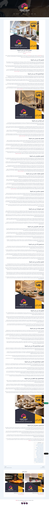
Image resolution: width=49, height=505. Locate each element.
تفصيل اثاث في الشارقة (21, 171)
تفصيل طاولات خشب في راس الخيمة (39, 449)
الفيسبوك (29, 440)
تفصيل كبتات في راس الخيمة (40, 457)
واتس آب (46, 403)
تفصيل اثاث (29, 55)
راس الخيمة (42, 494)
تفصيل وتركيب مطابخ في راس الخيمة (38, 493)
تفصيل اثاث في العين (16, 71)
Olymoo (17, 500)
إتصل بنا (46, 453)
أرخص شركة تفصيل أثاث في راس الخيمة (38, 458)
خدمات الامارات (39, 55)
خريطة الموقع (24, 501)
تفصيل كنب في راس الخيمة (40, 456)
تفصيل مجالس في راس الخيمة (39, 455)
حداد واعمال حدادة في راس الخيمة (19, 493)
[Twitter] (24, 503)
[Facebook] (27, 503)
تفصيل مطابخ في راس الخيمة (40, 448)
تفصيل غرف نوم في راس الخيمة (39, 447)
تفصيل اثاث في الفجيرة (18, 153)
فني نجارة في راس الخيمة (40, 446)
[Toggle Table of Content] (42, 443)
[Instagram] (22, 503)
